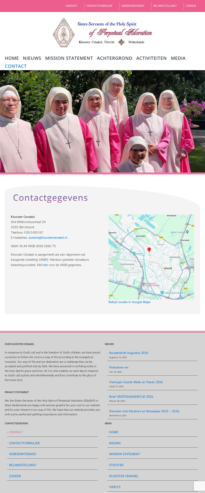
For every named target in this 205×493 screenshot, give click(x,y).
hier (45, 265)
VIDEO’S (114, 487)
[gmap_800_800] (151, 216)
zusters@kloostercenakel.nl (48, 237)
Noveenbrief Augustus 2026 (128, 353)
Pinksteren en (119, 367)
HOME (113, 432)
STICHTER (116, 465)
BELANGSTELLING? (22, 465)
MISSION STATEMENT (124, 454)
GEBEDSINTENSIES (22, 454)
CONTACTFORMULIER (24, 443)
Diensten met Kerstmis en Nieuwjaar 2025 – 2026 (144, 411)
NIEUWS (115, 443)
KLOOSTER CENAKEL (124, 476)
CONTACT (16, 432)
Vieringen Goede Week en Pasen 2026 (136, 382)
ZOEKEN (15, 476)
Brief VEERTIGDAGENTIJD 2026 (131, 397)
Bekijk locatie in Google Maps (130, 302)
